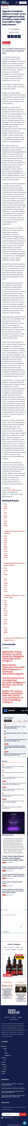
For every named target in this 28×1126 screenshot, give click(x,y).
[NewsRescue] (5, 2)
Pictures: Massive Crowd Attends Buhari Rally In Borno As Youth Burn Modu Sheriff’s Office (13, 891)
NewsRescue (16, 29)
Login (25, 909)
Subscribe (22, 1114)
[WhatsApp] (19, 36)
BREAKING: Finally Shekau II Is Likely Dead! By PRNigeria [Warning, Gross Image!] (13, 656)
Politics (5, 6)
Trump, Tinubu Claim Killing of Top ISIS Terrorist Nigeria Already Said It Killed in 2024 (15, 747)
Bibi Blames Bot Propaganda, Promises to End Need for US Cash (13, 795)
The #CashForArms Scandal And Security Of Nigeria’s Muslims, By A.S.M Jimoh (13, 682)
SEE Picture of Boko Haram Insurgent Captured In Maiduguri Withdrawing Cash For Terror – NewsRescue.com (21, 998)
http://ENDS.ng (12, 490)
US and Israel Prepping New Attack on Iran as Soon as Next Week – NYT (15, 740)
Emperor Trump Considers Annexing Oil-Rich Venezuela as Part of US (15, 754)
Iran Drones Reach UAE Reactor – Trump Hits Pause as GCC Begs (15, 727)
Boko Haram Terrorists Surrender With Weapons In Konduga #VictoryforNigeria (13, 669)
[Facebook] (8, 36)
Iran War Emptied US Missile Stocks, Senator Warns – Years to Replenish (13, 801)
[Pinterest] (15, 36)
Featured (19, 720)
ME (5, 724)
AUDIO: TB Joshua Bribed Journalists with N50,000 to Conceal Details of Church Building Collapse (12, 697)
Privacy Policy (15, 1117)
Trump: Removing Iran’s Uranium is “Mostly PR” (15, 733)
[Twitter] (12, 36)
